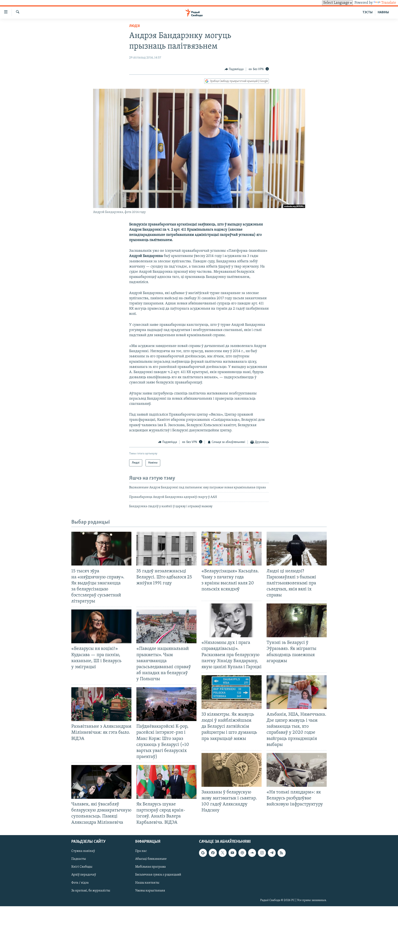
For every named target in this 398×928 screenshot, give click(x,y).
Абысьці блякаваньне (151, 859)
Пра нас (141, 851)
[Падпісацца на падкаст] (242, 853)
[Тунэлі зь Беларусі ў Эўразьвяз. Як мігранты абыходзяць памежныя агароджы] (297, 620)
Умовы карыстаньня (150, 890)
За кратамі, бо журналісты (90, 890)
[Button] (234, 69)
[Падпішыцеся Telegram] (272, 853)
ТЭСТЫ (368, 12)
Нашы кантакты (147, 882)
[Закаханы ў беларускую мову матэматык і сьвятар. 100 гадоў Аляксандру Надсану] (231, 770)
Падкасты (78, 859)
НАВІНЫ (383, 12)
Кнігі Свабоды (81, 866)
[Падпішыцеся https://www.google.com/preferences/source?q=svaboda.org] (203, 853)
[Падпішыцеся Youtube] (232, 853)
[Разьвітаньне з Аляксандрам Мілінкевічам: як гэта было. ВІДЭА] (101, 704)
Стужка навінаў (83, 851)
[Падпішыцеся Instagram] (262, 853)
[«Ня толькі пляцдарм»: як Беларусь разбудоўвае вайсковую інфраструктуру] (297, 770)
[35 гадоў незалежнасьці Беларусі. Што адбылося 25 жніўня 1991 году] (166, 549)
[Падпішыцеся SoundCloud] (252, 853)
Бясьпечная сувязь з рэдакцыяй (158, 874)
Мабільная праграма (150, 866)
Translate (388, 3)
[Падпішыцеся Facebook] (213, 853)
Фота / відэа (80, 882)
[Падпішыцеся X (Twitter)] (223, 853)
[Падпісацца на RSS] (281, 853)
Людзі (134, 26)
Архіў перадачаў (83, 874)
